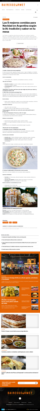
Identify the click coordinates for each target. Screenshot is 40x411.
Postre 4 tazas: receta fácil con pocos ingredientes (15, 331)
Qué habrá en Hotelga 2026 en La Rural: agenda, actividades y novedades (20, 278)
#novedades (5, 222)
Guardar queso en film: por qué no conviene (11, 249)
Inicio (3, 9)
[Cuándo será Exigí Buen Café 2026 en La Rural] (35, 301)
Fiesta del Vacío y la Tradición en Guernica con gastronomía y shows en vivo (17, 246)
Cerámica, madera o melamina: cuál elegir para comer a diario (17, 352)
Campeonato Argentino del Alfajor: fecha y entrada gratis (14, 237)
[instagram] (38, 5)
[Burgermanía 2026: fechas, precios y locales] (35, 295)
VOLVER (35, 17)
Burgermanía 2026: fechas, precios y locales (26, 295)
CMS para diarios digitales (34, 409)
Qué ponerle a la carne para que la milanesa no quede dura (26, 288)
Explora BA (28, 9)
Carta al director (17, 402)
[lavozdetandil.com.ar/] (13, 5)
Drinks (22, 9)
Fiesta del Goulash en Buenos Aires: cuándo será (12, 239)
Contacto (29, 402)
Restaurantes (9, 9)
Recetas (18, 9)
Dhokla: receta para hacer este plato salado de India (10, 301)
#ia (10, 222)
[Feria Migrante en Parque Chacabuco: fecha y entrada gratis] (35, 307)
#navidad (15, 222)
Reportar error (23, 402)
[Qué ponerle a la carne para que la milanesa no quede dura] (35, 288)
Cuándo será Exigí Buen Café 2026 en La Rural (26, 301)
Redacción (10, 402)
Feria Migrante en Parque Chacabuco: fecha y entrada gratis (26, 307)
